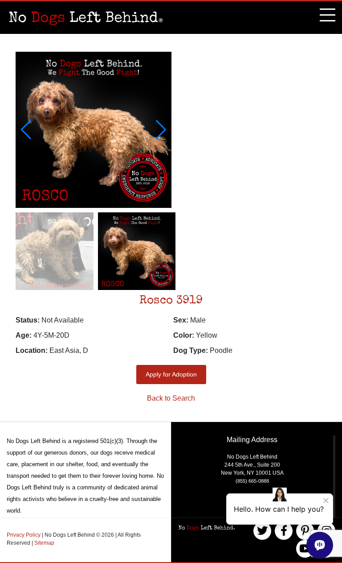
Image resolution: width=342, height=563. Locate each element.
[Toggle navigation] (327, 16)
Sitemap (44, 543)
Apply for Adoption (171, 374)
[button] (161, 130)
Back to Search (171, 398)
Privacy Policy (24, 535)
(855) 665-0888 (252, 481)
